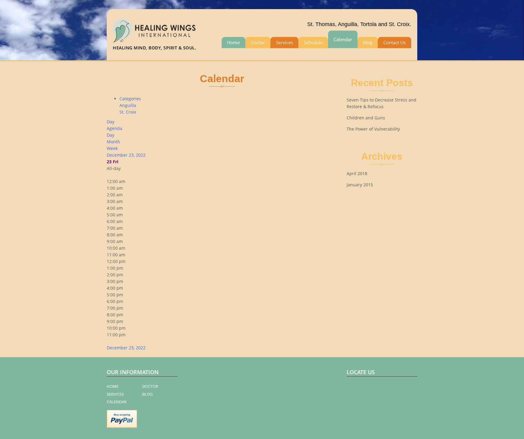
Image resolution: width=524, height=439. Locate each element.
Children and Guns (366, 118)
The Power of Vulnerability (373, 129)
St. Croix (127, 112)
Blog (367, 42)
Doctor (258, 42)
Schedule (313, 42)
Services (284, 42)
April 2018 (357, 173)
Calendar (343, 39)
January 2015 (360, 185)
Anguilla (127, 105)
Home (233, 42)
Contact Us (394, 42)
